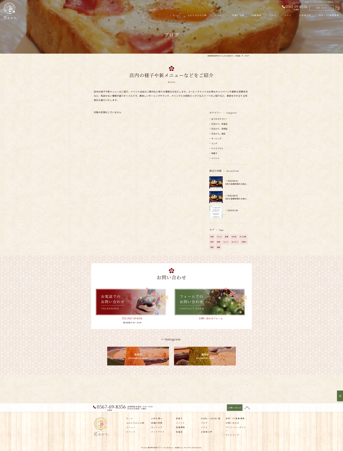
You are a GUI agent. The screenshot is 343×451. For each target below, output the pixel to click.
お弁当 (234, 236)
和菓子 (214, 153)
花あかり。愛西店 (219, 128)
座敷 (218, 247)
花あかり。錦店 (218, 133)
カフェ (219, 236)
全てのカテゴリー (219, 118)
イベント (215, 158)
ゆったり (235, 242)
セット (225, 242)
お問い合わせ (321, 7)
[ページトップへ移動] (247, 407)
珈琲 (218, 242)
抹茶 (212, 242)
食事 (226, 236)
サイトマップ (232, 434)
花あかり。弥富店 (219, 123)
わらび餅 (243, 236)
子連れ (243, 242)
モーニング (216, 138)
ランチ (214, 143)
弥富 (212, 236)
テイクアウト (217, 148)
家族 (212, 247)
